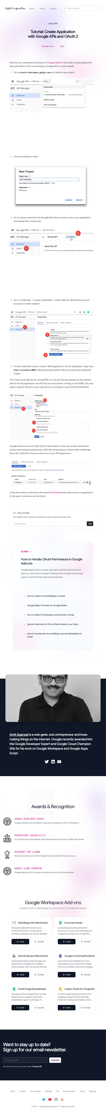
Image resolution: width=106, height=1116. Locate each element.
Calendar (48, 1091)
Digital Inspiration (51, 1106)
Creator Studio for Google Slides (79, 989)
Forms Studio (35, 1091)
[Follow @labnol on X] (43, 1099)
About (31, 8)
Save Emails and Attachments (33, 956)
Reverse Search (69, 1091)
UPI (57, 1091)
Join (90, 524)
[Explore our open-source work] (56, 1099)
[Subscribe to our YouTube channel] (49, 1099)
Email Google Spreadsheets (32, 989)
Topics (42, 8)
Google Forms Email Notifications (79, 956)
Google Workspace (49, 748)
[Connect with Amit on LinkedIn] (53, 762)
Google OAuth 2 (54, 62)
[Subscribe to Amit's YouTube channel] (59, 762)
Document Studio (73, 922)
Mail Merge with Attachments (33, 922)
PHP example (56, 492)
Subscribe (55, 1060)
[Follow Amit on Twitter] (47, 762)
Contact (53, 8)
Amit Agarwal (19, 735)
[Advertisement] (52, 134)
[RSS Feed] (62, 1099)
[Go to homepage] (15, 8)
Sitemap (92, 1091)
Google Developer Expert (32, 744)
